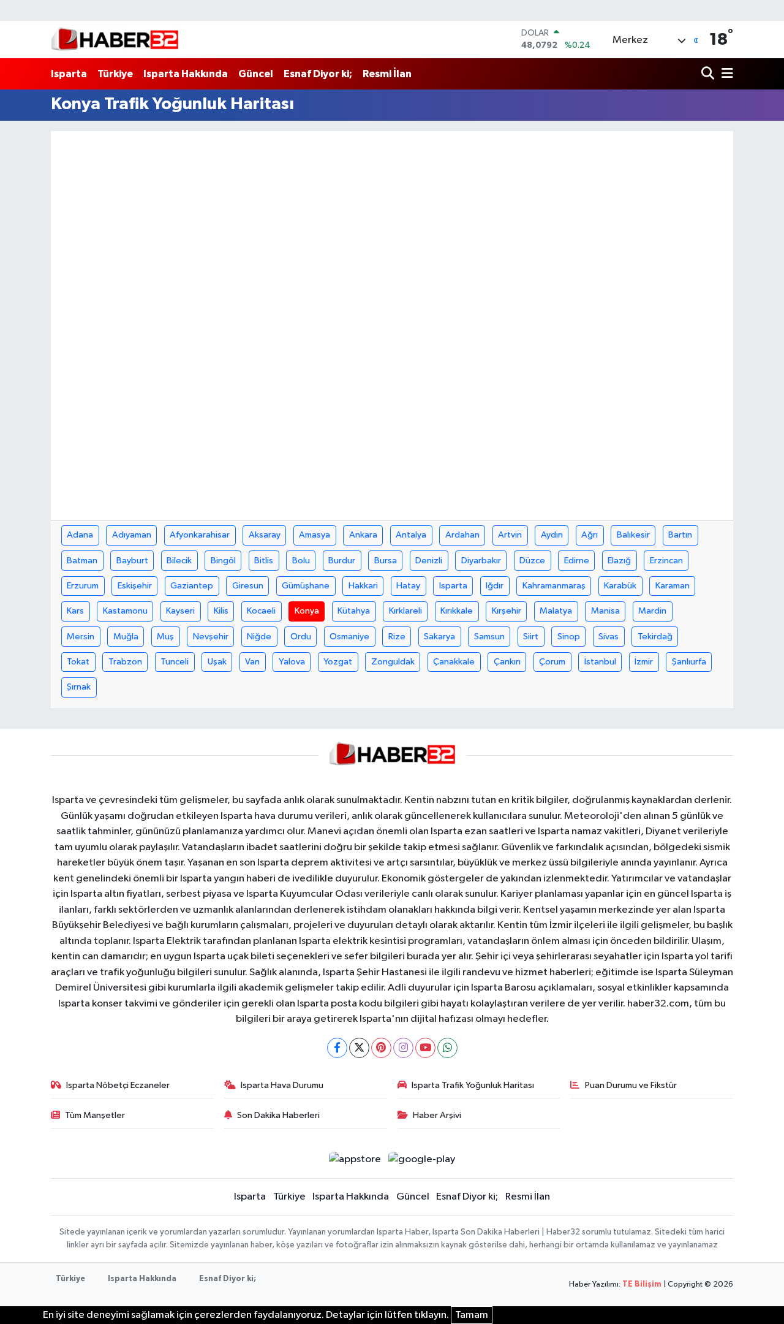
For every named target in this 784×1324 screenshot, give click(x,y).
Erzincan (666, 560)
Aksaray (265, 534)
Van (252, 661)
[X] (359, 1048)
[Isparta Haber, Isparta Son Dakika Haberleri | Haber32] (115, 39)
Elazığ (619, 560)
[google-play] (422, 1159)
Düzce (532, 560)
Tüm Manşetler (95, 1115)
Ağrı (589, 534)
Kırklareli (405, 610)
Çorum (552, 661)
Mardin (652, 610)
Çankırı (507, 661)
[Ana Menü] (725, 74)
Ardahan (462, 534)
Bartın (680, 534)
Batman (82, 560)
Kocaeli (261, 610)
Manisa (605, 610)
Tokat (78, 661)
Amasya (314, 534)
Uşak (217, 661)
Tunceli (174, 661)
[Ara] (709, 74)
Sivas (608, 636)
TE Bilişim (642, 1284)
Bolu (301, 560)
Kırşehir (506, 610)
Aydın (552, 534)
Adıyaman (131, 534)
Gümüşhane (306, 585)
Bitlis (263, 560)
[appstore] (354, 1159)
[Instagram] (403, 1048)
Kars (75, 610)
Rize (396, 636)
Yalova (292, 661)
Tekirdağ (655, 636)
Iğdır (494, 585)
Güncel (255, 74)
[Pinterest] (381, 1048)
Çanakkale (454, 661)
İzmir (644, 661)
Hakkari (363, 585)
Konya (307, 610)
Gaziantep (191, 585)
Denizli (428, 560)
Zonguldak (393, 661)
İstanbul (600, 661)
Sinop (568, 636)
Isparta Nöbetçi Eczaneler (118, 1085)
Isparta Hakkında (185, 74)
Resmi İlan (387, 74)
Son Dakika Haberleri (278, 1115)
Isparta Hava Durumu (282, 1085)
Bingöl (223, 560)
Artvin (510, 534)
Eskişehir (135, 585)
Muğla (125, 636)
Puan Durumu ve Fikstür (631, 1085)
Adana (80, 534)
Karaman (672, 585)
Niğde (259, 636)
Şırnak (79, 686)
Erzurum (83, 585)
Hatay (408, 585)
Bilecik (179, 560)
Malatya (556, 610)
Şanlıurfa (689, 661)
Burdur (341, 560)
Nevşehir (210, 636)
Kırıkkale (456, 610)
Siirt (530, 636)
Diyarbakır (481, 560)
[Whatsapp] (447, 1048)
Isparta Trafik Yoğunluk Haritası (473, 1085)
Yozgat (337, 661)
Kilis (221, 610)
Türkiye (115, 74)
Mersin (80, 636)
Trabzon (125, 661)
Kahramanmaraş (554, 585)
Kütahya (353, 610)
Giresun (247, 585)
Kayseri (180, 610)
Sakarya (439, 636)
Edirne (576, 560)
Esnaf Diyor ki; (318, 74)
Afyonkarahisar (200, 534)
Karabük (620, 585)
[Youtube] (425, 1048)
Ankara (363, 534)
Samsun (489, 636)
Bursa (385, 560)
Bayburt (132, 560)
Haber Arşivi (437, 1115)
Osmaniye (349, 636)
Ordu (300, 636)
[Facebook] (337, 1048)
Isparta (69, 74)
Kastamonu (125, 610)
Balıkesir (633, 534)
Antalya (411, 534)
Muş (165, 636)
